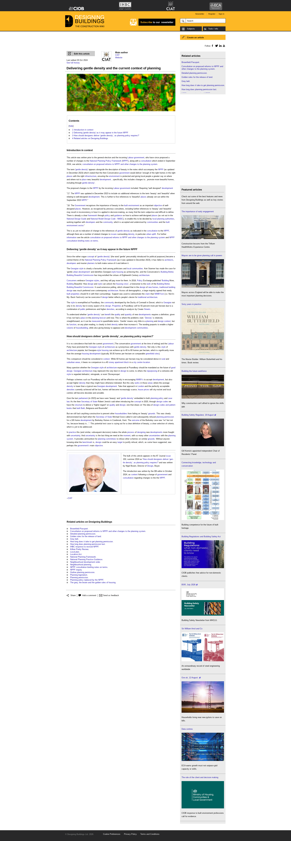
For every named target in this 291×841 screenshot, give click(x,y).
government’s (83, 445)
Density (148, 318)
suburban (71, 362)
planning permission (165, 417)
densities (110, 309)
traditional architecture (147, 297)
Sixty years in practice (191, 304)
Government (80, 205)
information (71, 237)
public (82, 309)
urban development (81, 272)
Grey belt (74, 539)
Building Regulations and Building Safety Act (201, 536)
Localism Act (76, 554)
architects (169, 260)
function (72, 324)
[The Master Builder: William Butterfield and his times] (203, 354)
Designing (94, 522)
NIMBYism (159, 294)
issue (168, 456)
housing (119, 272)
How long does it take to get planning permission (91, 541)
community (108, 222)
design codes (162, 401)
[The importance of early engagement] (203, 238)
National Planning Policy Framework (105, 161)
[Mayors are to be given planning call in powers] (203, 287)
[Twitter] (216, 45)
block (126, 362)
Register (211, 14)
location (146, 362)
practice (72, 432)
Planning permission (79, 577)
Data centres (187, 729)
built (68, 294)
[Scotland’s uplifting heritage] (203, 660)
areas (77, 362)
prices (146, 389)
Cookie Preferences (111, 834)
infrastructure (90, 176)
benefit (108, 314)
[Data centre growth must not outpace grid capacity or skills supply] (203, 760)
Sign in (221, 14)
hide (71, 126)
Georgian (75, 268)
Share (73, 595)
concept (90, 256)
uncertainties (154, 435)
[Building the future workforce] (203, 398)
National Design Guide (76, 219)
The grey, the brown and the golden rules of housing (92, 582)
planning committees (107, 439)
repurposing (152, 371)
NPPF (125, 161)
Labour (130, 157)
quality (117, 314)
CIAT (117, 55)
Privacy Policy (130, 834)
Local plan (74, 552)
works (137, 383)
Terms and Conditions (149, 834)
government (139, 157)
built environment (131, 205)
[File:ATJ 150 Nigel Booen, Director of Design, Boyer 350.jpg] (94, 456)
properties (75, 294)
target (119, 442)
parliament (83, 398)
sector (80, 225)
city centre (137, 362)
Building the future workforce (194, 371)
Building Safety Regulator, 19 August (198, 415)
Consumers (72, 280)
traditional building (167, 287)
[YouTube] (224, 45)
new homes (153, 287)
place (84, 179)
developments (145, 314)
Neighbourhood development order (85, 562)
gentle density (81, 169)
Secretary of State (89, 401)
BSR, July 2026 (188, 584)
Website (118, 57)
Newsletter (199, 14)
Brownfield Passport (79, 529)
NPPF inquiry (76, 570)
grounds (151, 413)
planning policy (157, 398)
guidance (118, 215)
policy (107, 215)
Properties (116, 306)
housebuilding (82, 328)
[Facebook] (212, 45)
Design (150, 466)
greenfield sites (152, 353)
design (90, 284)
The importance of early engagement (198, 211)
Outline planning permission (82, 572)
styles (96, 280)
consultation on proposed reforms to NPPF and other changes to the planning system (119, 164)
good (173, 367)
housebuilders (121, 413)
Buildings (106, 522)
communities (152, 222)
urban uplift (151, 234)
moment (126, 435)
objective (158, 205)
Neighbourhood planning (80, 564)
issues (114, 234)
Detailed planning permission (82, 534)
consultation (146, 161)
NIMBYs (139, 379)
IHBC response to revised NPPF (84, 547)
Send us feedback (111, 595)
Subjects (191, 29)
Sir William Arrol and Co (192, 628)
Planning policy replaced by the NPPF (86, 580)
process (130, 432)
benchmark (87, 442)
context (88, 150)
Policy (139, 280)
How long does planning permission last (87, 544)
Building (165, 280)
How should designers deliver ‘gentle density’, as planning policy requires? (110, 336)
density (131, 234)
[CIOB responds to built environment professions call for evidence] (203, 808)
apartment (119, 362)
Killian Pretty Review (79, 549)
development (105, 179)
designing (141, 432)
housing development (91, 353)
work (149, 284)
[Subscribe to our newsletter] (152, 25)
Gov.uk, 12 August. (190, 677)
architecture (144, 275)
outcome (135, 420)
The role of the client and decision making (200, 777)
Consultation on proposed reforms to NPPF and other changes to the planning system (107, 531)
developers (90, 222)
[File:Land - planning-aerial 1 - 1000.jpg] (121, 111)
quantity (128, 314)
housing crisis (122, 284)
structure (79, 405)
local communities (135, 268)
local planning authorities (163, 219)
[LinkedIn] (220, 45)
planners (91, 263)
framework (92, 215)
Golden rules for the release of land (85, 536)
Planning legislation (78, 575)
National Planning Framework (83, 557)
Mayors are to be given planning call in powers (202, 255)
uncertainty (75, 435)
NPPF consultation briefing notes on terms (88, 567)
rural (163, 359)
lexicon (103, 318)
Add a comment (89, 595)
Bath (83, 408)
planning (95, 318)
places (69, 176)
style (81, 268)
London (141, 386)
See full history (73, 63)
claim (147, 294)
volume (70, 328)
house (140, 389)
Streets (147, 309)
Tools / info (213, 29)
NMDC (120, 219)
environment (114, 176)
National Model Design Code (103, 219)
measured (96, 321)
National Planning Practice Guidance (86, 559)
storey (111, 362)
